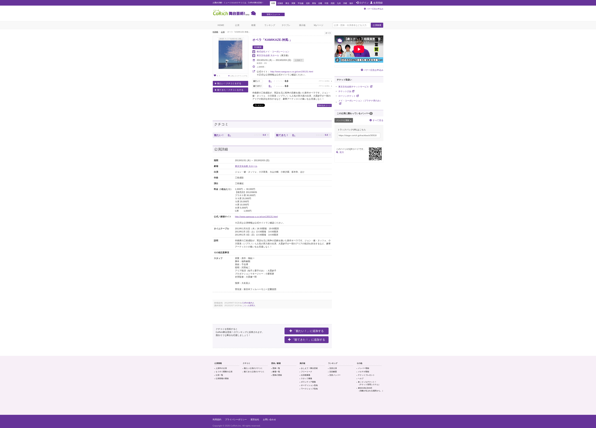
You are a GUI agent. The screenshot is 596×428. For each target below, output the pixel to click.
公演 (237, 25)
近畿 (320, 3)
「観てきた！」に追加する (308, 339)
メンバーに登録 (342, 120)
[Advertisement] (298, 405)
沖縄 (345, 3)
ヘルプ (360, 378)
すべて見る (377, 120)
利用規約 (217, 419)
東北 (287, 3)
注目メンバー (335, 375)
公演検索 (377, 25)
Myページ (318, 25)
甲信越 (300, 3)
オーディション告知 (309, 385)
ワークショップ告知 (309, 389)
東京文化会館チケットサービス (353, 86)
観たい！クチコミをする (229, 83)
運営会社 (255, 419)
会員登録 (378, 2)
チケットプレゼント (366, 375)
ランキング (269, 25)
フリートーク (306, 372)
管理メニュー (272, 14)
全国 (273, 3)
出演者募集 (305, 375)
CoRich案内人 (248, 303)
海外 (351, 3)
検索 (253, 25)
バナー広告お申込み (375, 9)
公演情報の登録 (222, 378)
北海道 (280, 3)
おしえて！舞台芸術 (309, 368)
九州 (339, 3)
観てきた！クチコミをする (230, 90)
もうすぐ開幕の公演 (224, 372)
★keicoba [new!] (371, 389)
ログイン (364, 2)
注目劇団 (333, 372)
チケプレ (286, 25)
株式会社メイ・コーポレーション (273, 51)
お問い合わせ (269, 419)
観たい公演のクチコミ (253, 368)
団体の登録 (277, 375)
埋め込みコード (324, 105)
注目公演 (333, 368)
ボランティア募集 (308, 382)
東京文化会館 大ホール (268, 55)
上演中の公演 (221, 368)
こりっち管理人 (248, 305)
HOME (221, 25)
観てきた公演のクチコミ (254, 372)
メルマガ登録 (363, 372)
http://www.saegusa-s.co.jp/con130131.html (291, 71)
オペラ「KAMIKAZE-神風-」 (272, 39)
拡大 (342, 152)
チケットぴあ (344, 91)
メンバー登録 (363, 368)
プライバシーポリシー (236, 419)
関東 (293, 3)
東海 (314, 3)
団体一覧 (276, 368)
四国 (332, 3)
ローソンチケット (347, 96)
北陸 (308, 3)
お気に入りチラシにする (238, 76)
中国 (326, 3)
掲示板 (302, 25)
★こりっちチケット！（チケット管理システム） (369, 383)
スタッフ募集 (306, 378)
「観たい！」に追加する (308, 331)
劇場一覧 (276, 372)
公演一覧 (219, 375)
